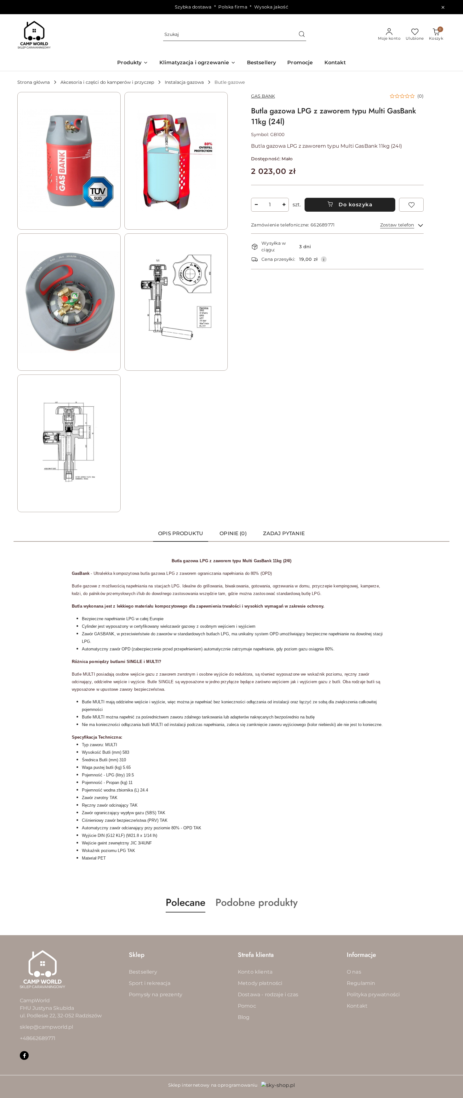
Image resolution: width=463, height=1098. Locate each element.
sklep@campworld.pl (46, 1027)
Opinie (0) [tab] (233, 533)
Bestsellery (143, 972)
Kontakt (357, 1006)
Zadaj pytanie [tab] (284, 533)
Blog (244, 1017)
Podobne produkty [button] (256, 902)
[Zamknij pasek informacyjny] (443, 7)
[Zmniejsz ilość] (256, 204)
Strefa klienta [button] (256, 954)
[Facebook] (24, 1055)
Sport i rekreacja (149, 983)
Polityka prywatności (373, 995)
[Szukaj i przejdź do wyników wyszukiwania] (301, 34)
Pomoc (247, 1006)
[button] (132, 63)
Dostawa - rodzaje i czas (268, 995)
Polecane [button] (185, 902)
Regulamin (361, 983)
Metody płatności (260, 983)
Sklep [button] (137, 954)
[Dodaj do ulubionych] (411, 205)
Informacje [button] (361, 954)
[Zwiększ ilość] (284, 204)
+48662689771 (37, 1038)
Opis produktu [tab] (180, 533)
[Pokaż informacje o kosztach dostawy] (323, 259)
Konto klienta (255, 972)
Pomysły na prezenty (155, 995)
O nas (354, 972)
